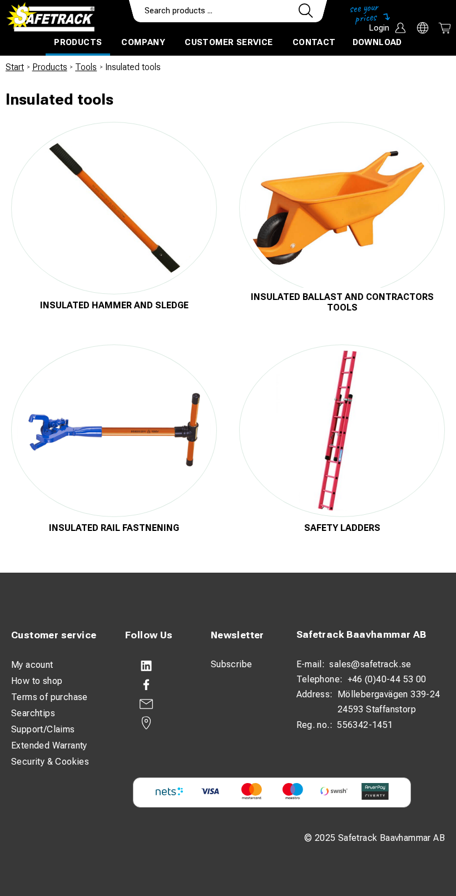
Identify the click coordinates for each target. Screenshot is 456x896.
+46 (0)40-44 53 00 (387, 679)
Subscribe (231, 664)
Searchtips (33, 713)
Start (15, 67)
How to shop (36, 681)
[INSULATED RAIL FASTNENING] (114, 430)
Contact (314, 42)
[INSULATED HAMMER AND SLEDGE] (114, 208)
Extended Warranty (49, 745)
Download (377, 42)
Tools (86, 67)
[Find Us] (157, 723)
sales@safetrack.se (370, 664)
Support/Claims (43, 729)
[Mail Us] (157, 704)
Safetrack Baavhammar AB (361, 634)
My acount (32, 664)
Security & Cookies (50, 761)
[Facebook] (157, 685)
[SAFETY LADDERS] (342, 430)
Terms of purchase (49, 697)
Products (78, 42)
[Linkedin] (157, 666)
